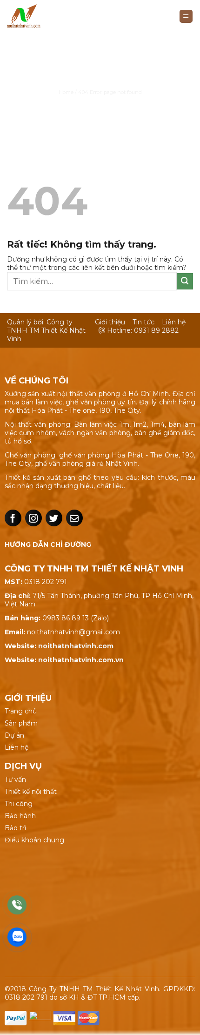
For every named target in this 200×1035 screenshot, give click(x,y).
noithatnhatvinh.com (75, 646)
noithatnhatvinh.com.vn (81, 660)
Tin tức (143, 322)
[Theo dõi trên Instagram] (33, 518)
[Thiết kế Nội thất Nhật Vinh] (48, 16)
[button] (186, 16)
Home (66, 92)
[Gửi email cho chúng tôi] (74, 518)
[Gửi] (185, 281)
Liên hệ (174, 322)
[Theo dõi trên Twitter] (54, 518)
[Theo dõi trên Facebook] (13, 518)
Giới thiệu (110, 322)
